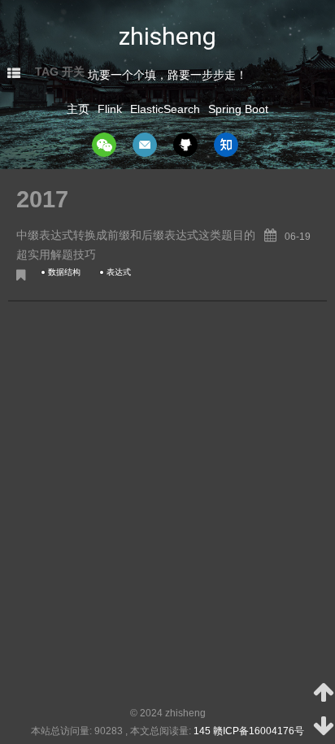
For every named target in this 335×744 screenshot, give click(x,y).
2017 (42, 199)
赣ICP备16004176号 (258, 731)
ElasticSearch (165, 108)
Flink (110, 108)
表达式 (119, 272)
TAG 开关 (60, 71)
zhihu (226, 145)
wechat (104, 145)
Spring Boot (238, 108)
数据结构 (64, 272)
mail (145, 145)
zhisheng (167, 36)
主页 (78, 108)
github (185, 145)
